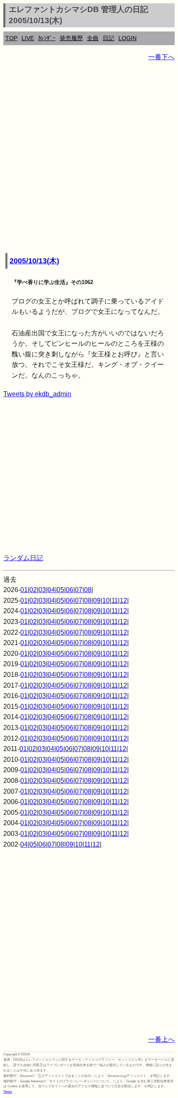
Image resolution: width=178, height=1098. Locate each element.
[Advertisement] (89, 158)
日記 (108, 38)
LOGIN (127, 38)
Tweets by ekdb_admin (37, 393)
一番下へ (161, 56)
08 (87, 589)
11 (114, 600)
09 (97, 600)
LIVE (28, 38)
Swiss (7, 1091)
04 (51, 589)
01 (24, 589)
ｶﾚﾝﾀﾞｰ (46, 38)
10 (106, 600)
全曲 (93, 38)
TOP (11, 38)
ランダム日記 (23, 557)
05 (60, 589)
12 (123, 600)
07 (78, 589)
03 (42, 589)
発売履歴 (71, 38)
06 (69, 589)
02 (33, 589)
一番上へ (161, 1039)
